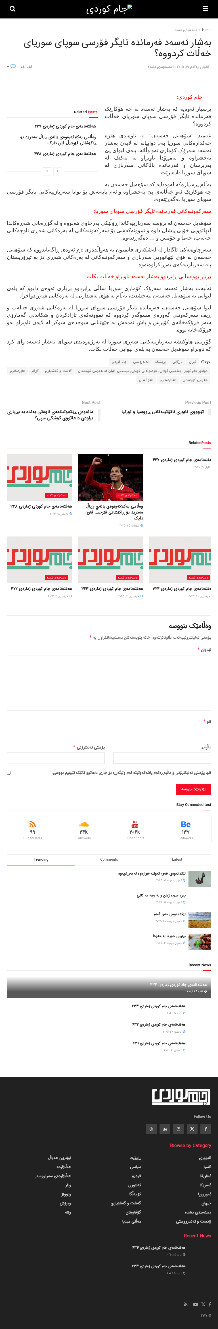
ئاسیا (207, 1167)
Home (206, 30)
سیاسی (135, 1167)
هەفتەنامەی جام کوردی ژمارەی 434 (178, 985)
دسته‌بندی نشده (186, 30)
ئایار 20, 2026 (202, 467)
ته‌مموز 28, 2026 (173, 1032)
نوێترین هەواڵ (59, 1158)
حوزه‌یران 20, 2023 (199, 596)
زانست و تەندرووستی (193, 1221)
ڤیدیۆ (136, 1176)
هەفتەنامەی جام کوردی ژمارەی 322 (41, 588)
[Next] (47, 171)
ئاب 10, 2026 (175, 1013)
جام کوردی (119, 361)
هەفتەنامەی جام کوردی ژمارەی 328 (65, 153)
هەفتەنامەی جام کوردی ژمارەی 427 (65, 126)
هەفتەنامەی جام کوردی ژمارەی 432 (159, 1025)
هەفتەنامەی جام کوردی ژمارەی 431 (159, 1043)
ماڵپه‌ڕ (206, 747)
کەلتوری (134, 1185)
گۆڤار (35, 371)
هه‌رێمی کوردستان (195, 380)
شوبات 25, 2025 (130, 526)
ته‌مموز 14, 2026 (173, 1050)
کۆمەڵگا (135, 1194)
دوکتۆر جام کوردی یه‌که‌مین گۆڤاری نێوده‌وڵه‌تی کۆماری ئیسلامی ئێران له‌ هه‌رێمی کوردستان (142, 371)
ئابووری (205, 1158)
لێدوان (204, 650)
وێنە (68, 1212)
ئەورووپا (204, 1194)
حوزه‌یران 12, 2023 (129, 596)
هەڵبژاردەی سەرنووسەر (53, 1176)
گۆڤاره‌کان (133, 1212)
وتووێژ (66, 1194)
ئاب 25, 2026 (195, 992)
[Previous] (57, 171)
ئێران (192, 361)
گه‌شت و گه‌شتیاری (58, 371)
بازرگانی (177, 361)
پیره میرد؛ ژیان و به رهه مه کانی (161, 895)
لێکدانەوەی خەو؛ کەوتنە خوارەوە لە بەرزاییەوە (152, 874)
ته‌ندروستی (141, 361)
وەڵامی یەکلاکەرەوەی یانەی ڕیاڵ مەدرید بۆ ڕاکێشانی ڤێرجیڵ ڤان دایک (58, 140)
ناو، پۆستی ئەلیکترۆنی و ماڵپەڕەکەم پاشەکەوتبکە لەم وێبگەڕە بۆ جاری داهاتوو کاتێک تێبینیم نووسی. (131, 773)
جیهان (206, 1203)
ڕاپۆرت (135, 1158)
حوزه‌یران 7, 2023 (58, 596)
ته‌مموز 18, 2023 (59, 514)
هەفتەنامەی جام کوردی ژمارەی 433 (159, 1006)
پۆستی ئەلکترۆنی (89, 747)
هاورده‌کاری (17, 371)
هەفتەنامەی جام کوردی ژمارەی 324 (183, 588)
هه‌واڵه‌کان (146, 380)
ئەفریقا (205, 1176)
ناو (207, 721)
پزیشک (160, 361)
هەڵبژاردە (64, 1167)
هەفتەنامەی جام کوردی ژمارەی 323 (112, 588)
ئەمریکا (205, 1185)
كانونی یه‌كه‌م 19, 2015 (193, 67)
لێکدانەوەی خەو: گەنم (170, 914)
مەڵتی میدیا (131, 1221)
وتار (68, 1185)
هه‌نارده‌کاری (168, 380)
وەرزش (65, 1203)
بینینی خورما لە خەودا (169, 936)
